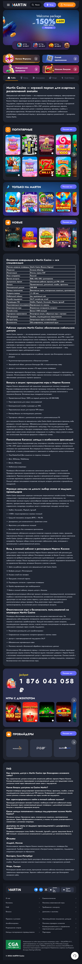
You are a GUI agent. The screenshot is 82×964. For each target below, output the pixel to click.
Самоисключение (59, 898)
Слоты (26, 78)
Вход (52, 5)
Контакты (23, 903)
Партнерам (59, 932)
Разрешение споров (23, 928)
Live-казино (40, 78)
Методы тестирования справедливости (23, 932)
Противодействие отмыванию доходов (59, 919)
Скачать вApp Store (55, 889)
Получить (48, 27)
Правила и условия (23, 919)
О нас (23, 898)
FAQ (23, 907)
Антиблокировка (23, 923)
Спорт (54, 78)
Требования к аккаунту (59, 907)
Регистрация (68, 5)
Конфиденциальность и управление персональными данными (59, 927)
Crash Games (69, 78)
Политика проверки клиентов (59, 923)
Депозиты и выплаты (59, 911)
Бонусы (23, 911)
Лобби (13, 78)
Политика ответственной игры (59, 903)
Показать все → (68, 129)
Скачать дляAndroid (68, 889)
